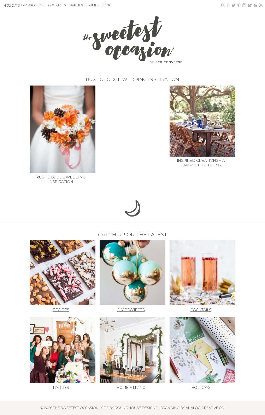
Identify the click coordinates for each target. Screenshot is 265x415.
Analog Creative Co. (205, 408)
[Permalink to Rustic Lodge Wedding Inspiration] (62, 129)
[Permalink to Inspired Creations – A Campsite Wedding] (202, 121)
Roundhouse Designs (136, 408)
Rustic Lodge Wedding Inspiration (61, 179)
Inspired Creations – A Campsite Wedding (201, 162)
